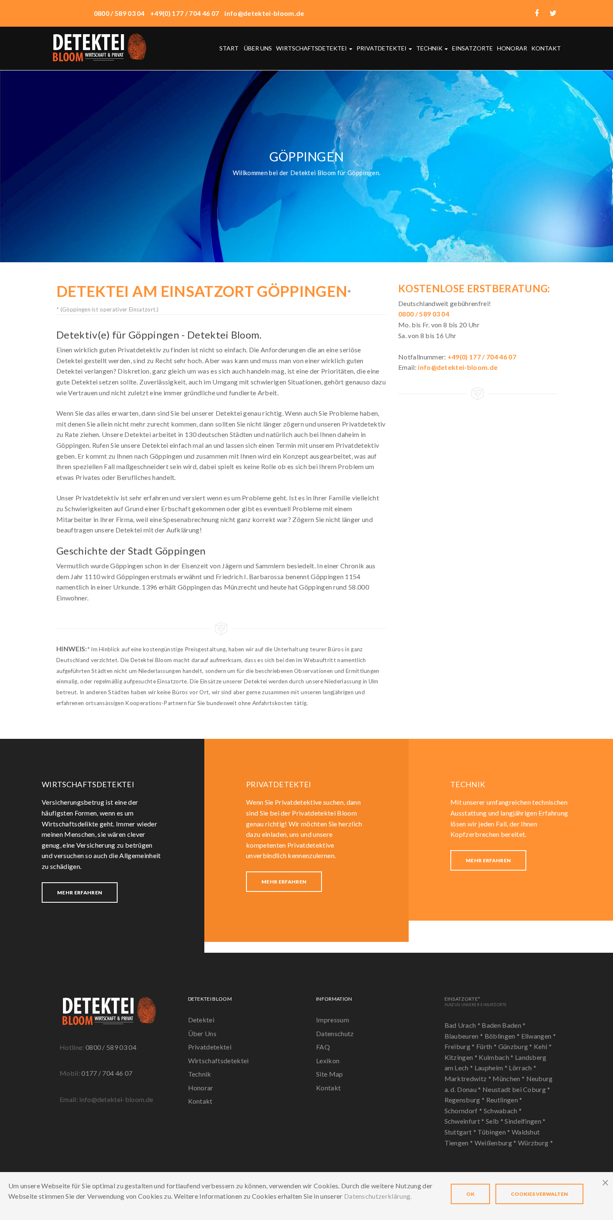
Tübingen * (494, 1132)
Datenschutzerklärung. (378, 1196)
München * (509, 1078)
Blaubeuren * (465, 1036)
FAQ (323, 1047)
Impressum (332, 1020)
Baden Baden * (503, 1025)
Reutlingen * (504, 1100)
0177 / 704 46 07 (106, 1073)
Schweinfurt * (465, 1121)
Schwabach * (503, 1111)
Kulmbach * (497, 1057)
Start (229, 48)
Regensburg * (465, 1100)
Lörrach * (522, 1068)
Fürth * (487, 1046)
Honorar (512, 48)
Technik (430, 48)
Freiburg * (461, 1046)
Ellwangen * (538, 1036)
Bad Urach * (463, 1025)
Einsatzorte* (476, 1001)
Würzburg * (535, 1143)
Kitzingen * (462, 1057)
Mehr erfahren (79, 892)
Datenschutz (335, 1033)
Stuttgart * (461, 1132)
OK (470, 1194)
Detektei (201, 1020)
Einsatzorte (472, 48)
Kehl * (543, 1046)
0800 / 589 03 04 (110, 1047)
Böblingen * (503, 1036)
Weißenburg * (496, 1143)
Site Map (329, 1074)
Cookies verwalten (539, 1194)
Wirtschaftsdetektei (312, 48)
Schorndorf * (464, 1111)
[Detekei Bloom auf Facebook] (537, 13)
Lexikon (327, 1060)
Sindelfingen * (525, 1121)
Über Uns (202, 1033)
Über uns (258, 48)
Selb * (495, 1121)
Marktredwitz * (469, 1078)
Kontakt (546, 48)
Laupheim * (492, 1068)
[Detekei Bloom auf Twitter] (553, 13)
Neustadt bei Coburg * (516, 1089)
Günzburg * (516, 1046)
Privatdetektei (382, 48)
